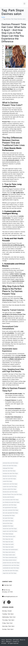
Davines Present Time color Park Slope (12, 494)
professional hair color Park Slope (11, 565)
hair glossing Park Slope (9, 515)
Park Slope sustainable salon (10, 557)
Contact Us (16, 641)
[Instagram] (9, 602)
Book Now (9, 639)
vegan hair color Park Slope (9, 573)
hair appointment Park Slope (10, 507)
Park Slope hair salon (8, 541)
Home (3, 639)
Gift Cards (16, 639)
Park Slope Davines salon (9, 536)
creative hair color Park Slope (10, 484)
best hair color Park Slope (9, 470)
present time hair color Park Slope (11, 562)
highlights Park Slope (8, 526)
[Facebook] (4, 602)
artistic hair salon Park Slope (10, 465)
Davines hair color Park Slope (10, 491)
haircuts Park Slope (7, 523)
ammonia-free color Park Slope (10, 463)
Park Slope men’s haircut (9, 552)
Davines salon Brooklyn (8, 497)
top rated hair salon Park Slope (10, 570)
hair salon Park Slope (8, 518)
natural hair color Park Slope (10, 528)
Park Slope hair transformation (10, 549)
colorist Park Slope (7, 481)
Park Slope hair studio (8, 544)
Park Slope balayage (8, 533)
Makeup (8, 641)
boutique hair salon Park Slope (10, 473)
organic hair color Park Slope (10, 531)
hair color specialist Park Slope (10, 512)
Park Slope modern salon (9, 554)
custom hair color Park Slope (10, 486)
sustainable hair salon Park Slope (11, 568)
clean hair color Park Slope (9, 478)
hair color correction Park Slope (10, 510)
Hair (2, 641)
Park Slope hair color (8, 539)
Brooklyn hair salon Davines (9, 476)
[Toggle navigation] (24, 3)
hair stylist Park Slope (8, 520)
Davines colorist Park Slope (9, 489)
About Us (22, 639)
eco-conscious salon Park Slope (10, 499)
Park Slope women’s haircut (9, 560)
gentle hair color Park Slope (9, 505)
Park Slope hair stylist (8, 547)
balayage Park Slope (8, 468)
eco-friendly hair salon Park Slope (11, 502)
